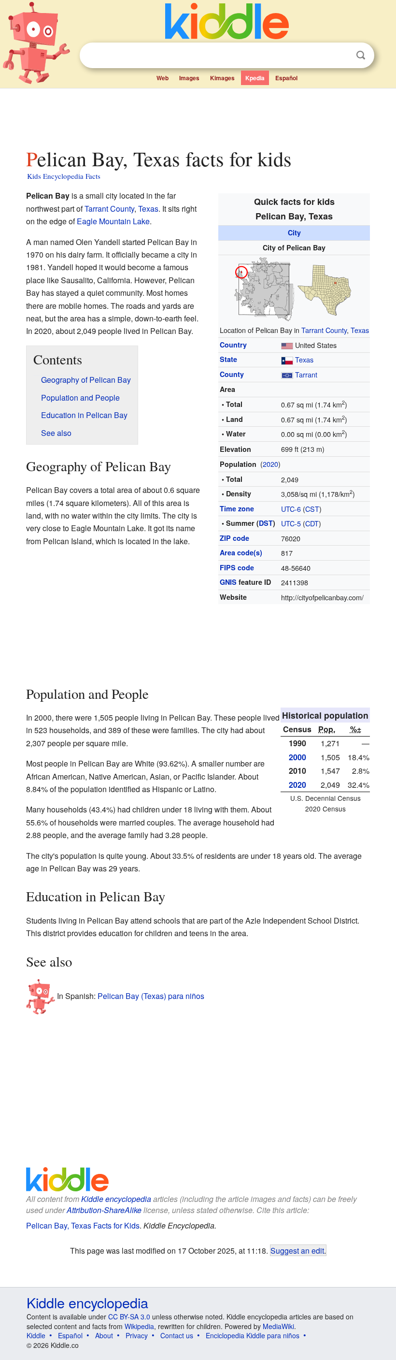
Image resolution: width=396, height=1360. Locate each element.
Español (286, 77)
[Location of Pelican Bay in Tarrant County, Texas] (294, 288)
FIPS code (237, 567)
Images (189, 77)
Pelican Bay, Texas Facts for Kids (83, 1225)
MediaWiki (278, 1326)
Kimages (222, 77)
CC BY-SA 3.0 (129, 1316)
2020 (270, 464)
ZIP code (234, 538)
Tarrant (306, 374)
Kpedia (255, 77)
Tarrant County (324, 330)
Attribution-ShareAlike (104, 1209)
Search (360, 55)
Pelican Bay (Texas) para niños (151, 995)
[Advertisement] (198, 115)
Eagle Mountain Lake (113, 221)
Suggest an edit (297, 1250)
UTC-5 (291, 523)
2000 (297, 757)
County (232, 374)
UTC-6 (291, 509)
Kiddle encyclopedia (116, 1198)
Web (162, 77)
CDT (312, 523)
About (104, 1335)
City (294, 232)
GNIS (228, 582)
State (228, 359)
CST (312, 509)
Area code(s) (241, 552)
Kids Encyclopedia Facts (63, 176)
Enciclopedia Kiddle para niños (252, 1335)
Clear (341, 55)
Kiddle (36, 1335)
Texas (360, 330)
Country (233, 344)
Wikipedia (139, 1326)
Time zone (237, 508)
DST (266, 523)
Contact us (176, 1335)
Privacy (137, 1335)
